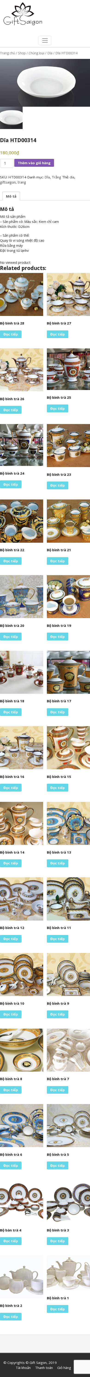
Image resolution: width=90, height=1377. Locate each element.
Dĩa (49, 53)
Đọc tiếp (10, 334)
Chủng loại (36, 53)
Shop (22, 53)
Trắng (56, 177)
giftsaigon (8, 182)
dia (72, 177)
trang (22, 182)
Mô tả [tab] (11, 196)
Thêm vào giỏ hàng (34, 163)
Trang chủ (7, 53)
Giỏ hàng (64, 1367)
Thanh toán (44, 1367)
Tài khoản (23, 1367)
